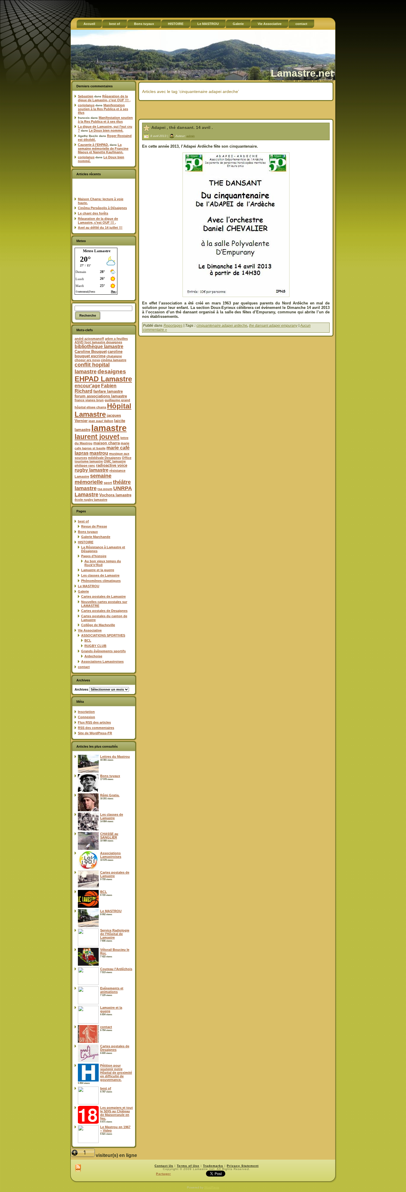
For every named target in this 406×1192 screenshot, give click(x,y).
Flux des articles (94, 722)
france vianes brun (89, 400)
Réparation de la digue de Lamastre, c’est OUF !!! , (104, 98)
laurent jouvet (97, 437)
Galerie (83, 591)
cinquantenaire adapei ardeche (221, 325)
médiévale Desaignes (104, 458)
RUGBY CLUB (95, 646)
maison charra (106, 443)
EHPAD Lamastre (103, 379)
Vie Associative (90, 630)
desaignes (111, 371)
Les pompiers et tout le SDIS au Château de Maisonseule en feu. (116, 1113)
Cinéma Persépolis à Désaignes (102, 208)
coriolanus (86, 105)
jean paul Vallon (101, 421)
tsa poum (104, 489)
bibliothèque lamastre (99, 346)
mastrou (98, 453)
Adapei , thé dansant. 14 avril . (182, 127)
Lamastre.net (302, 73)
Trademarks (213, 1165)
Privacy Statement (243, 1165)
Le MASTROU (88, 586)
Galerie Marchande (95, 537)
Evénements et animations (111, 990)
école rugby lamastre (91, 499)
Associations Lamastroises (102, 661)
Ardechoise (93, 656)
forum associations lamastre (101, 396)
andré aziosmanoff (89, 338)
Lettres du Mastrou (115, 756)
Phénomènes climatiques (101, 580)
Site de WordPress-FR (95, 733)
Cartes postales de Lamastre (103, 596)
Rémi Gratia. (109, 795)
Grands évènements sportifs (103, 651)
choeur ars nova (87, 360)
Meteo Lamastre (97, 251)
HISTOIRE (85, 542)
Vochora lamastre (115, 495)
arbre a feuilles (116, 338)
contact (84, 667)
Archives (81, 689)
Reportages (172, 325)
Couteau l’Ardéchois (116, 969)
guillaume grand (117, 400)
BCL (87, 640)
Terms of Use (188, 1165)
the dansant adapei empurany (273, 325)
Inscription (86, 711)
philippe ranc (85, 465)
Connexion (86, 717)
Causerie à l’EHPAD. (93, 144)
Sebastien (85, 96)
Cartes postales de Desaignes (104, 610)
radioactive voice (111, 465)
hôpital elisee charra (90, 407)
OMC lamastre (115, 461)
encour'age (87, 385)
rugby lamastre (91, 470)
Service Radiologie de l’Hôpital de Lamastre (114, 934)
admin (190, 135)
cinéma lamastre (113, 360)
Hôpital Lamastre (103, 410)
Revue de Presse (94, 526)
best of (83, 521)
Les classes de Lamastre (100, 575)
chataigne (114, 356)
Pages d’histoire (93, 556)
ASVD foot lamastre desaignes (98, 342)
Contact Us (164, 1165)
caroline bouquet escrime (98, 353)
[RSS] (78, 1168)
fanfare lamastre (108, 391)
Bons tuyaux (88, 531)
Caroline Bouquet (91, 351)
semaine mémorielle (93, 479)
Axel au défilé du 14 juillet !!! (100, 227)
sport (108, 482)
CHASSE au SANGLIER (109, 835)
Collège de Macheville (98, 625)
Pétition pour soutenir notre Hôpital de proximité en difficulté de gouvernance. (116, 1073)
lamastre (109, 428)
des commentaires (96, 728)
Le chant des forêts (93, 213)
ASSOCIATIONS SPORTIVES (103, 635)
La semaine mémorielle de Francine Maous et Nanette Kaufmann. (103, 148)
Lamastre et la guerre (97, 570)
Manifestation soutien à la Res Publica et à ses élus (103, 108)
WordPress (211, 1187)
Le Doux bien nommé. (106, 130)
